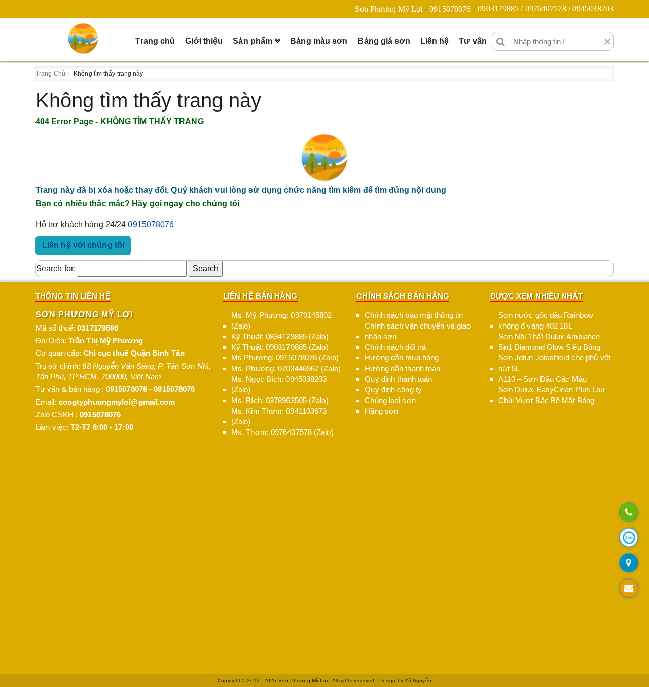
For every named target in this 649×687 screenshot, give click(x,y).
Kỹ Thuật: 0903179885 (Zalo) (280, 347)
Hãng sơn (381, 411)
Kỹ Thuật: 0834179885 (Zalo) (280, 336)
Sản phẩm (252, 41)
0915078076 (450, 9)
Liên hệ (434, 41)
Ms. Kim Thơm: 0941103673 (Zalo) (279, 416)
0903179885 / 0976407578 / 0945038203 (546, 8)
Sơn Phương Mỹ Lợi (388, 9)
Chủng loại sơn (390, 400)
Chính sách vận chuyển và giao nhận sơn (418, 331)
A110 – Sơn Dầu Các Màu (542, 379)
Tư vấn (473, 41)
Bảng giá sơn (383, 41)
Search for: (56, 268)
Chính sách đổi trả (395, 347)
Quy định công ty (393, 389)
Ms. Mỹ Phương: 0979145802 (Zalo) (281, 320)
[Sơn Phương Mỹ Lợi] (83, 38)
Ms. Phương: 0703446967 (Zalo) (286, 368)
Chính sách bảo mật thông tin (414, 315)
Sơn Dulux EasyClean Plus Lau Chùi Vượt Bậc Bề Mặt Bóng (551, 395)
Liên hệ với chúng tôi (83, 245)
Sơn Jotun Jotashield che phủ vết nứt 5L (554, 363)
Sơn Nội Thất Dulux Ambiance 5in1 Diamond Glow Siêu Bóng (549, 341)
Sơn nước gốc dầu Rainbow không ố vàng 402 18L (545, 320)
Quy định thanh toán (398, 379)
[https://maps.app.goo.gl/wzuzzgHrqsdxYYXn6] (628, 563)
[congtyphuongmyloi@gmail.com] (628, 589)
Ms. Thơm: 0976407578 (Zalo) (282, 432)
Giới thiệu (204, 41)
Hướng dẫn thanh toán (402, 368)
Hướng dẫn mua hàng (402, 357)
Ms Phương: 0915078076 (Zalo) (285, 357)
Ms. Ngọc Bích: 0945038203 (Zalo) (279, 384)
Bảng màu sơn (318, 41)
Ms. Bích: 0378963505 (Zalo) (280, 400)
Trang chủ (155, 41)
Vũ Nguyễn (418, 680)
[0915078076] (628, 513)
